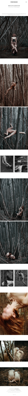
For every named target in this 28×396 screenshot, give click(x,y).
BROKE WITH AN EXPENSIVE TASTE (21, 14)
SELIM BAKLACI (18, 389)
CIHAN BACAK (14, 2)
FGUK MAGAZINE (17, 7)
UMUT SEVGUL (13, 390)
